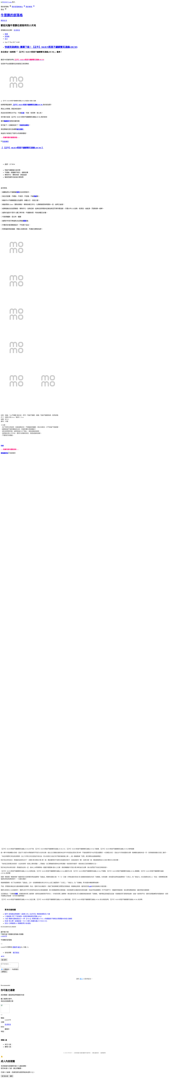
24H (90, 886)
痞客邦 (14, 947)
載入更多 (4, 960)
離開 (11, 1076)
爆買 (24, 221)
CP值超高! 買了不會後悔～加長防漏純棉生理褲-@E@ (23, 916)
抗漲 (22, 113)
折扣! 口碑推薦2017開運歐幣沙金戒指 (18, 923)
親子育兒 (16, 952)
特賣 (16, 894)
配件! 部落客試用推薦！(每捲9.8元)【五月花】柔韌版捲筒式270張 (27, 914)
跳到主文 (4, 20)
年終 (2, 445)
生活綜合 (17, 30)
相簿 (6, 34)
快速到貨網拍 (24, 125)
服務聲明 (103, 1053)
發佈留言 (4, 971)
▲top (2, 956)
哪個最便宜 (4, 453)
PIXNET (70, 1053)
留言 (19, 947)
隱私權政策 (95, 1053)
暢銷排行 (7, 121)
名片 (6, 39)
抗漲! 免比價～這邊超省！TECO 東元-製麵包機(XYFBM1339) (26, 921)
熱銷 (35, 196)
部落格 (7, 36)
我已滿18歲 (5, 1076)
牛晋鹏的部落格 (12, 15)
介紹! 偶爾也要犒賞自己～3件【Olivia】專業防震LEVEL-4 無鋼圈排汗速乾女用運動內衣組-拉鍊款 (38, 918)
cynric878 (4, 936)
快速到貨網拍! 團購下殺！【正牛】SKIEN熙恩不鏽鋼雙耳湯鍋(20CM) (41, 47)
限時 (18, 192)
